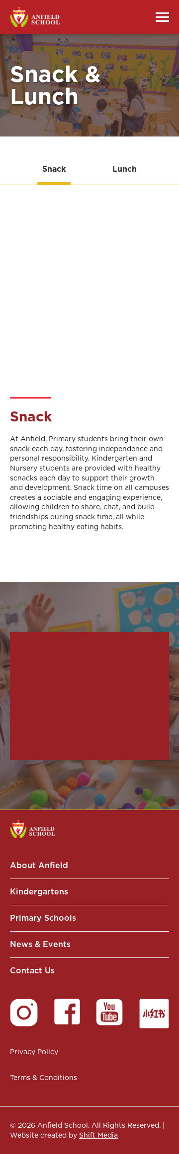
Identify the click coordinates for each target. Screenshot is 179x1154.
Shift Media (98, 1135)
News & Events (40, 944)
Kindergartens (39, 891)
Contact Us (32, 970)
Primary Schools (43, 918)
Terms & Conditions (43, 1078)
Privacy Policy (34, 1052)
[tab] (54, 170)
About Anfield (39, 865)
